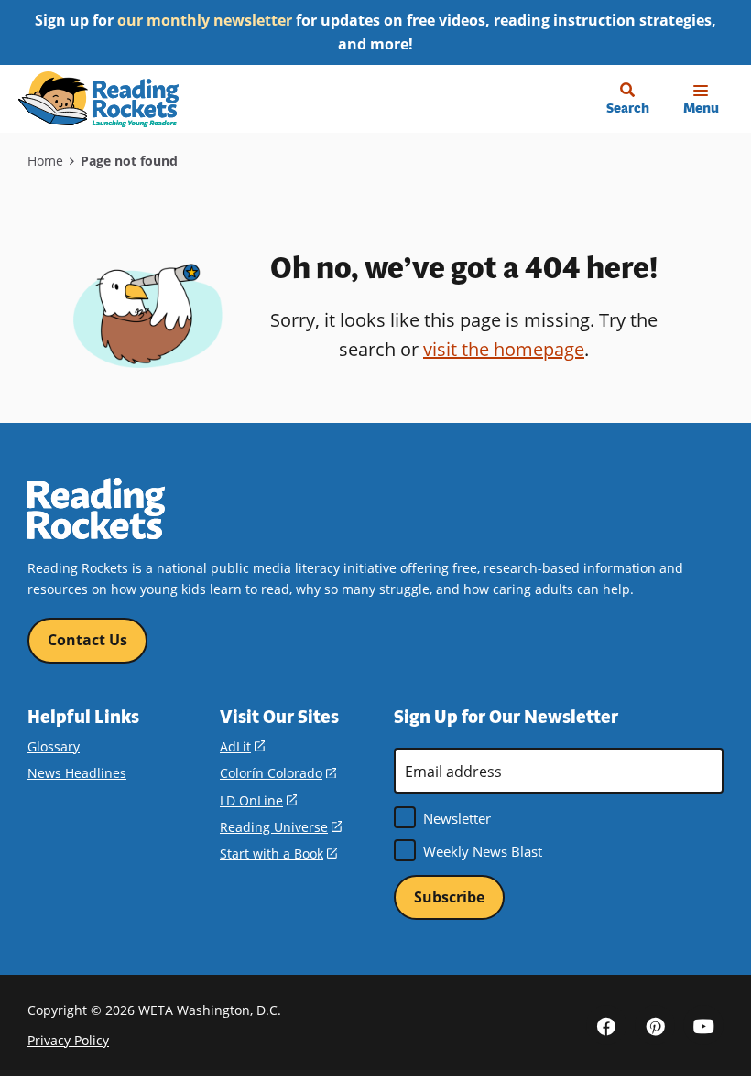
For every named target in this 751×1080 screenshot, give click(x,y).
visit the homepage (503, 349)
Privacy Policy (68, 1040)
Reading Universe (281, 827)
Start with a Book (278, 853)
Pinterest (655, 1025)
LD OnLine (258, 800)
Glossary (53, 746)
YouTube (703, 1025)
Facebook (606, 1025)
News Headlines (76, 773)
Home (45, 160)
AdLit (242, 746)
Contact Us (87, 640)
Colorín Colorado (278, 773)
